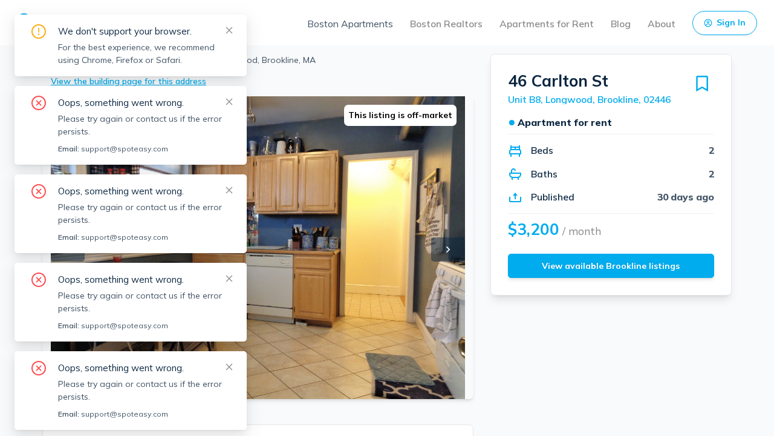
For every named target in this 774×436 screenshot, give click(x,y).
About (661, 24)
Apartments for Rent (546, 24)
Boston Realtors (446, 24)
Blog (621, 24)
